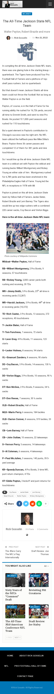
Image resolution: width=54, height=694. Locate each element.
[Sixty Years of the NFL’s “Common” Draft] (15, 580)
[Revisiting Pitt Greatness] (39, 580)
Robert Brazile (9, 496)
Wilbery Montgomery (37, 496)
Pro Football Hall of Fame (30, 666)
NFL (6, 666)
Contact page (25, 676)
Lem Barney (36, 492)
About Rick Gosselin (31, 655)
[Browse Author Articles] (27, 519)
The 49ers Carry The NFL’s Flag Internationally (13, 554)
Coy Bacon (12, 492)
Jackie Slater (24, 492)
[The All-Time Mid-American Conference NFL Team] (15, 611)
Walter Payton (21, 496)
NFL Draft (27, 14)
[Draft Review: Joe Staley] (39, 611)
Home (10, 655)
